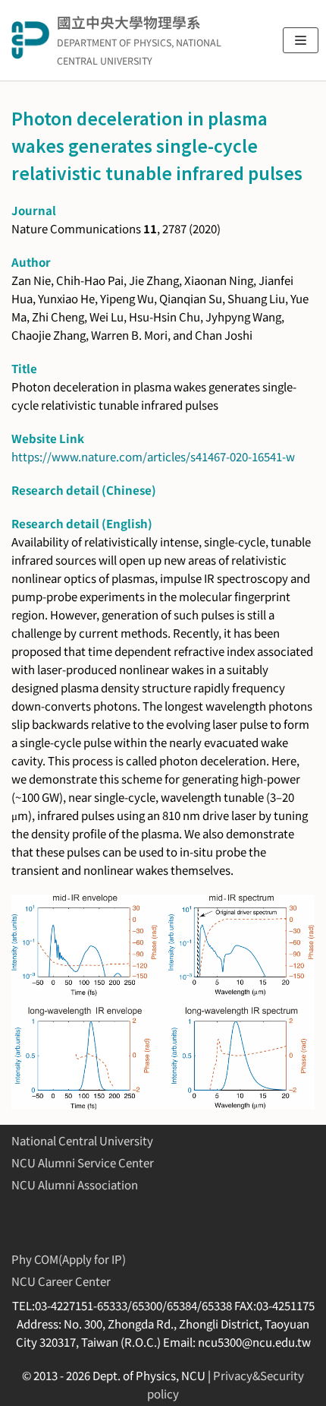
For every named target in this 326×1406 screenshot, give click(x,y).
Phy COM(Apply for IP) (68, 1259)
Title (24, 368)
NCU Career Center (61, 1281)
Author (31, 262)
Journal (33, 210)
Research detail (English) (81, 523)
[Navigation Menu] (300, 40)
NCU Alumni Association (74, 1184)
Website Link (47, 438)
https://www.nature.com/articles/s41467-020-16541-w (153, 456)
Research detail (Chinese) (83, 490)
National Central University (82, 1140)
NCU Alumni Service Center (82, 1162)
